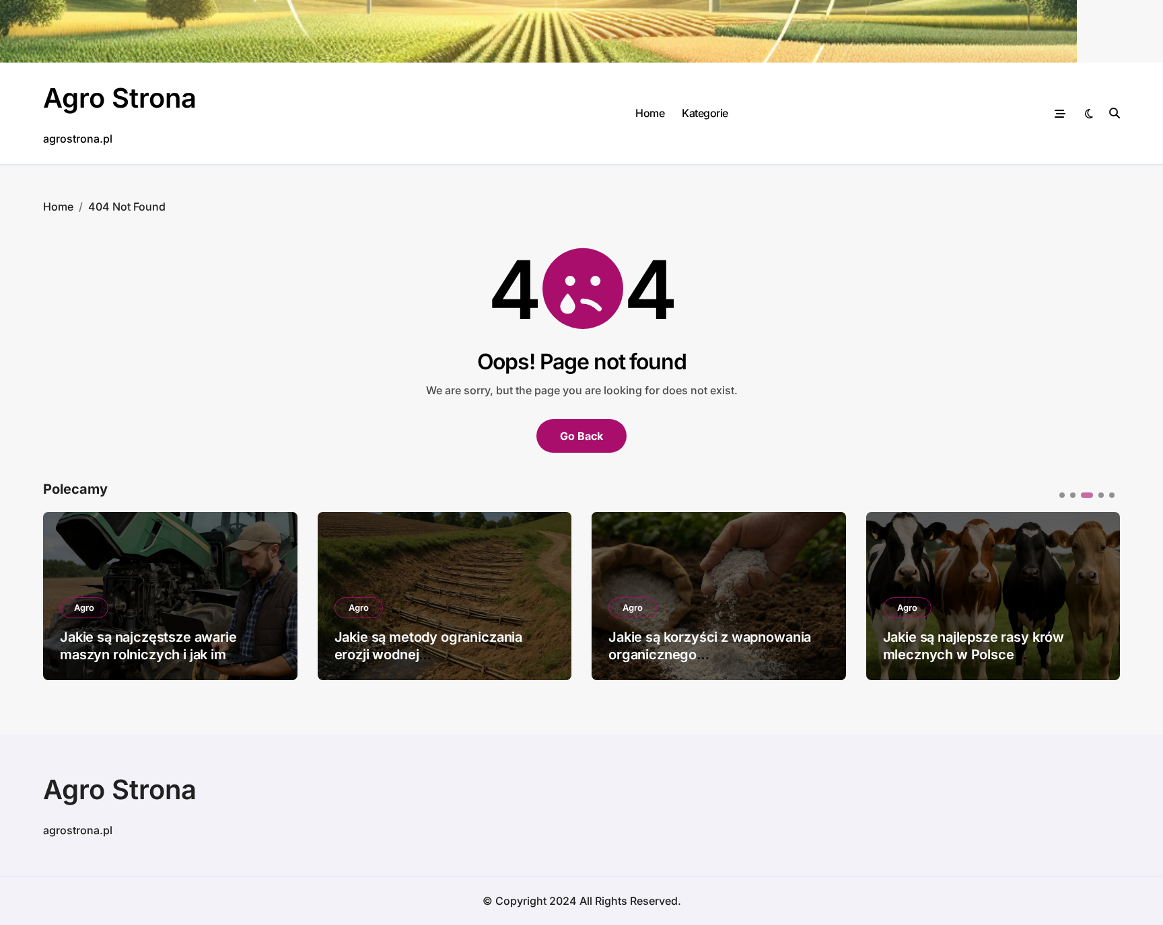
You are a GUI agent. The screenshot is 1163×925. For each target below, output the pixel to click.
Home (649, 113)
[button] (1099, 594)
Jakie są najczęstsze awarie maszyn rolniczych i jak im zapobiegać (148, 654)
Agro (84, 607)
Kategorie (705, 113)
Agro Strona (120, 97)
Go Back (581, 436)
